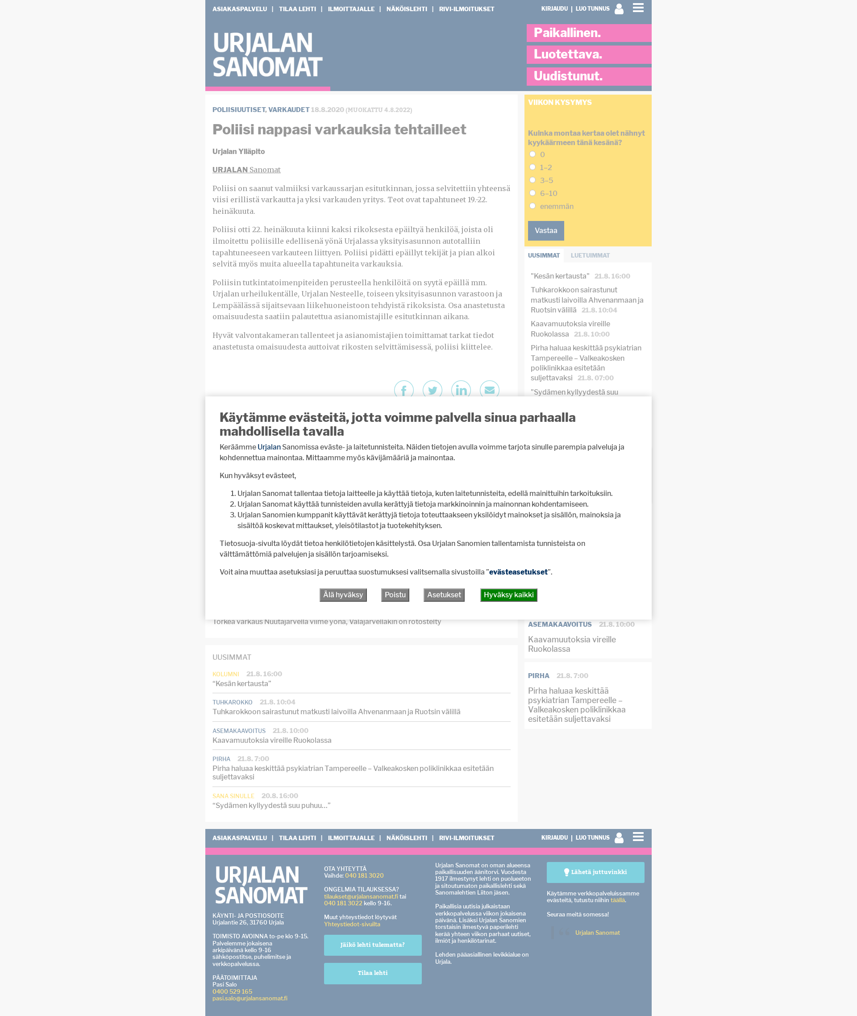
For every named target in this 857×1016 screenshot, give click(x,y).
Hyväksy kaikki (509, 595)
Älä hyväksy (343, 595)
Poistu (395, 595)
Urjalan (269, 447)
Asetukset (444, 595)
